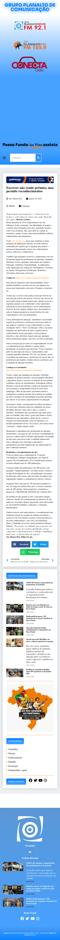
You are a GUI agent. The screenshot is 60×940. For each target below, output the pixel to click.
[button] (4, 157)
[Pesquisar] (38, 158)
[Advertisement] (30, 108)
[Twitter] (27, 918)
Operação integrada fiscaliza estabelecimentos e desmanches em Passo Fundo (38, 630)
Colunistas (25, 206)
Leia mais (30, 600)
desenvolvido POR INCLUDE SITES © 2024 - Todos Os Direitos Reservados (30, 934)
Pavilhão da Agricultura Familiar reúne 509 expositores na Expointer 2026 (38, 671)
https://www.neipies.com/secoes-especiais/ (32, 277)
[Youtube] (32, 918)
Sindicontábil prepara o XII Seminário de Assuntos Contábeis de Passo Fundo (39, 618)
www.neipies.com (18, 241)
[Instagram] (37, 918)
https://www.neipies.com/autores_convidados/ (24, 370)
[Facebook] (22, 918)
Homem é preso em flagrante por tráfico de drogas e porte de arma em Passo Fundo (39, 607)
